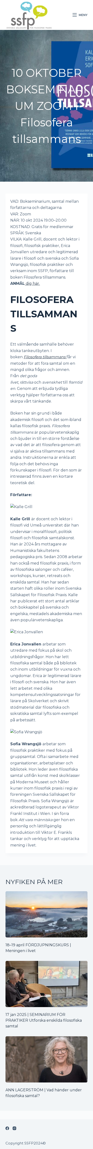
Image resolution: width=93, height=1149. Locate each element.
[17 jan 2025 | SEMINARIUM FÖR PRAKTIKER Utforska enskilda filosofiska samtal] (46, 984)
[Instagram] (14, 1128)
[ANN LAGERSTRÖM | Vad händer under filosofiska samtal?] (46, 1059)
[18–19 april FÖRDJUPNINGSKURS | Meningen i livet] (46, 914)
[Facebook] (7, 1128)
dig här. (32, 283)
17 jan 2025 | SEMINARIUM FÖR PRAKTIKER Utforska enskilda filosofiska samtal (43, 1020)
